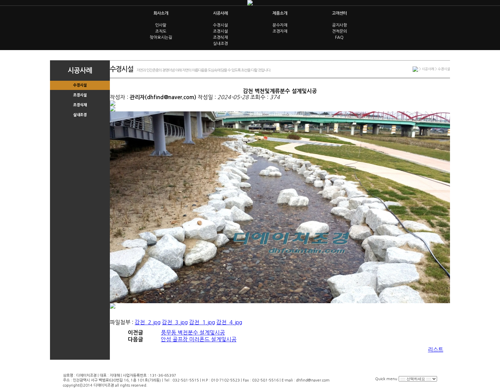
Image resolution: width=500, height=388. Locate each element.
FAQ (339, 37)
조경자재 (279, 31)
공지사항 (339, 25)
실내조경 (220, 44)
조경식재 (220, 37)
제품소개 (279, 13)
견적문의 (339, 31)
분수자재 (279, 25)
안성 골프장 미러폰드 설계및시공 (198, 339)
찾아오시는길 (161, 37)
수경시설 (220, 25)
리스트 (435, 349)
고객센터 (339, 13)
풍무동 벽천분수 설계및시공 (193, 332)
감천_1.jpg (202, 322)
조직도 (160, 31)
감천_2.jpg (148, 322)
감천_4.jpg (229, 322)
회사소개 (160, 13)
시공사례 (220, 13)
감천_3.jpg (175, 322)
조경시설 (220, 31)
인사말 (160, 25)
